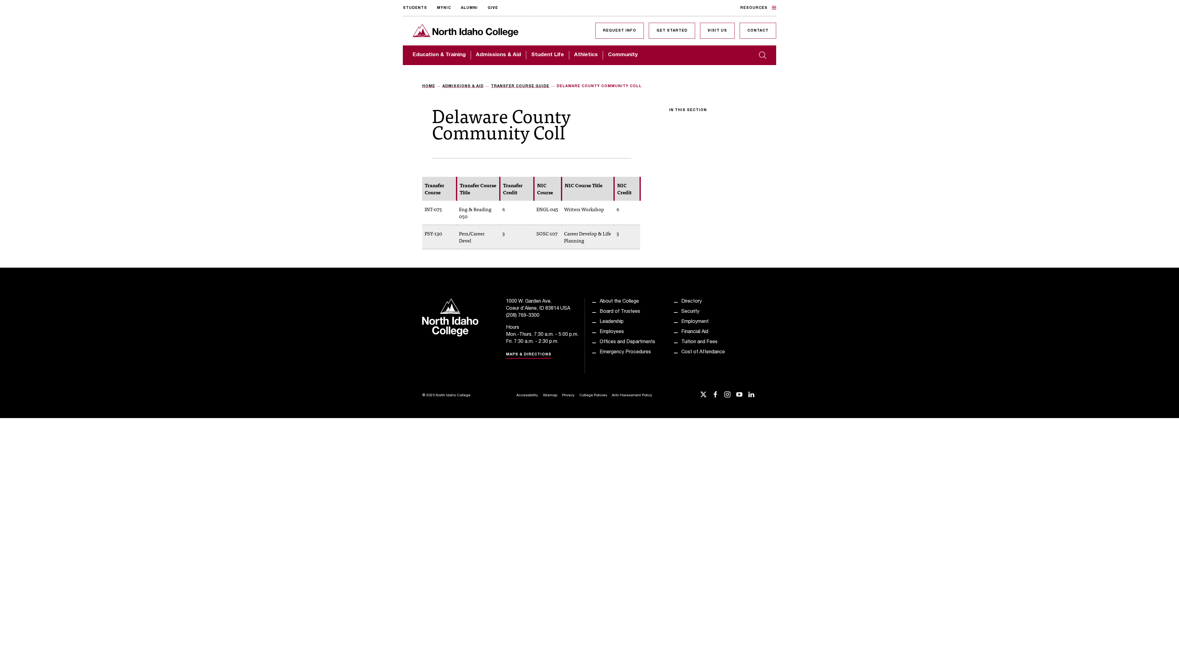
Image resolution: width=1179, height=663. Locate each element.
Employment (695, 322)
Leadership (612, 322)
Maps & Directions (528, 354)
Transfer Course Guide (520, 86)
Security (690, 311)
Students (415, 8)
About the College (619, 301)
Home (428, 86)
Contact (757, 31)
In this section (688, 110)
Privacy (568, 395)
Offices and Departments (627, 342)
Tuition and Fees (699, 342)
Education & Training (439, 55)
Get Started (671, 31)
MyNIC (444, 8)
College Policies (593, 395)
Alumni (469, 8)
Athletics (586, 55)
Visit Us (717, 31)
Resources (754, 8)
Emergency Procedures (625, 352)
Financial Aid (694, 332)
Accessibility (527, 395)
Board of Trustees (620, 311)
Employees (612, 332)
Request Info (619, 31)
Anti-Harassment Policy (632, 395)
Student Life (547, 55)
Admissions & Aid (498, 55)
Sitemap (550, 395)
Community (623, 55)
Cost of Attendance (703, 352)
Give (493, 8)
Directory (691, 301)
